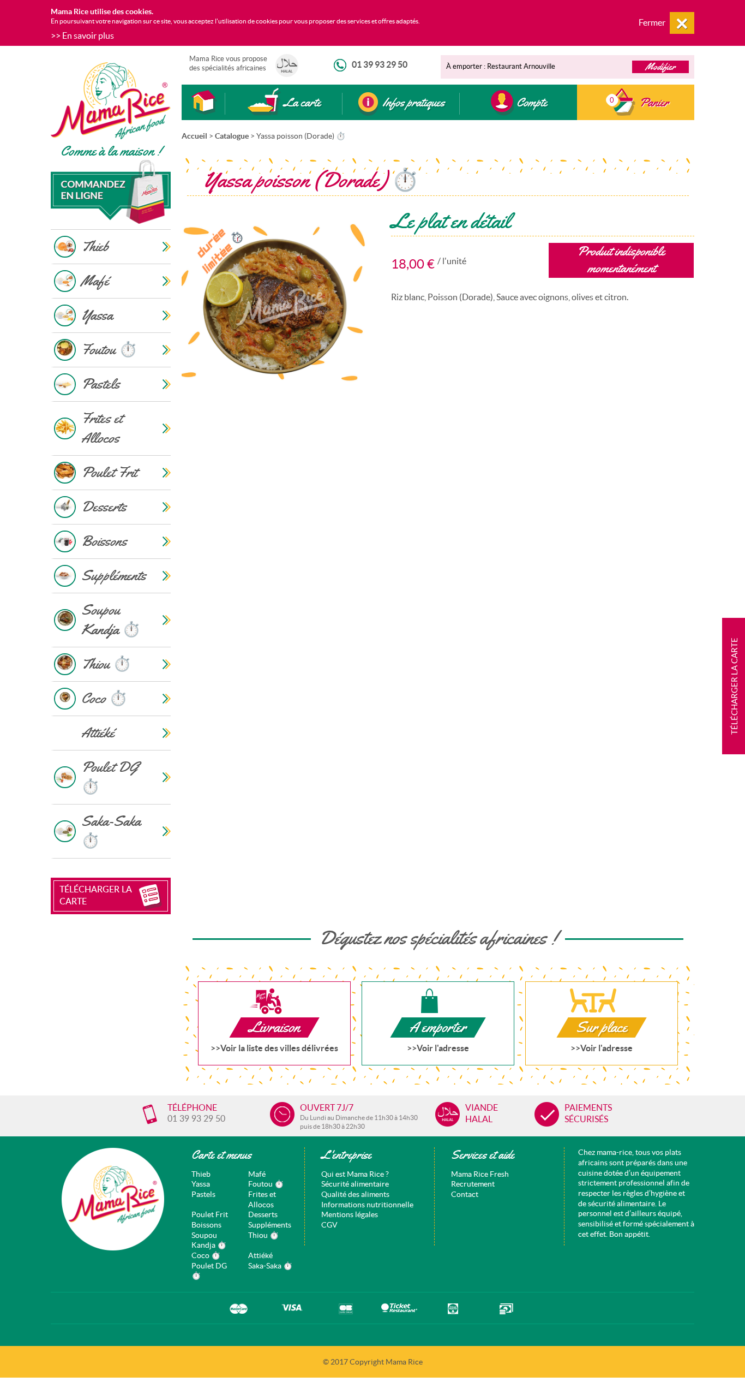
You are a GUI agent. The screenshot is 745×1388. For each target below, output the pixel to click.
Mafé (257, 1174)
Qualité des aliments (355, 1194)
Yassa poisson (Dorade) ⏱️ (300, 136)
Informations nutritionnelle (367, 1204)
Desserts (263, 1214)
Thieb (201, 1174)
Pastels (203, 1194)
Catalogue (232, 136)
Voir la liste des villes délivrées (279, 1048)
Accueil (194, 136)
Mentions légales (349, 1214)
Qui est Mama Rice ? (355, 1174)
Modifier (660, 67)
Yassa (200, 1183)
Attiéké (260, 1255)
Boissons (206, 1224)
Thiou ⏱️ (263, 1235)
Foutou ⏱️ (266, 1183)
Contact (464, 1194)
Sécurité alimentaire (355, 1183)
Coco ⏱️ (205, 1255)
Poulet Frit (209, 1214)
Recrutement (473, 1183)
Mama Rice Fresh (480, 1174)
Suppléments (269, 1224)
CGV (329, 1224)
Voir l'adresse (443, 1048)
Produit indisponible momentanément (621, 260)
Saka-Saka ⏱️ (270, 1265)
